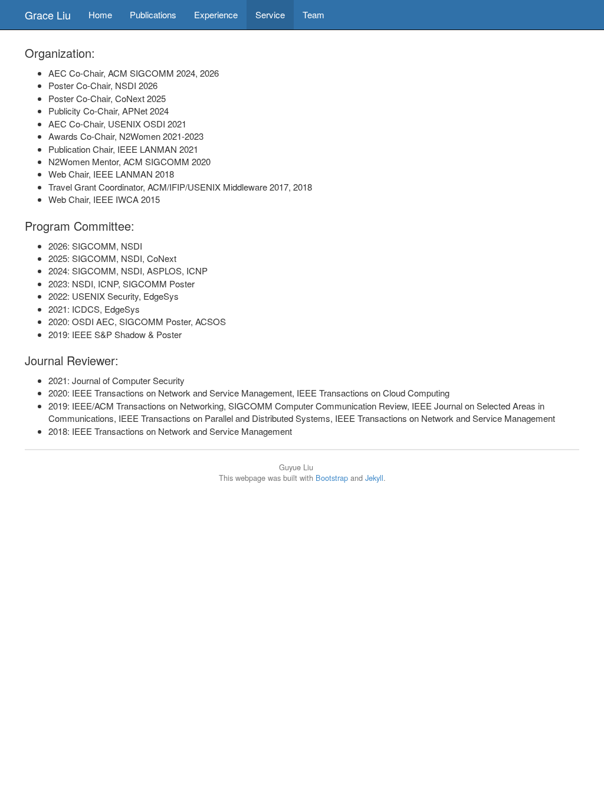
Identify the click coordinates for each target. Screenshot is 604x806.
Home (100, 14)
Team (313, 14)
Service (270, 14)
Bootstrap (332, 477)
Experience (216, 14)
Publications (153, 14)
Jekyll (374, 477)
